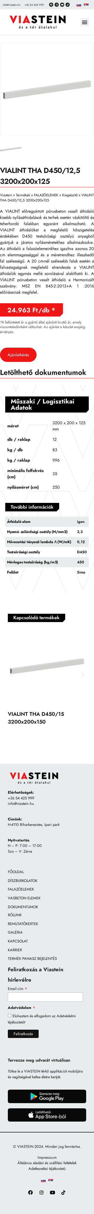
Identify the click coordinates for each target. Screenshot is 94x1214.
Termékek (23, 195)
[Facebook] (51, 5)
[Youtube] (52, 1192)
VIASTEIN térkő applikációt (45, 1071)
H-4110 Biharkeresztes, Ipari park (34, 824)
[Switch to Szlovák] (79, 5)
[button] (84, 22)
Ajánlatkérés (18, 355)
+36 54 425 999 (21, 798)
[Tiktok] (68, 5)
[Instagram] (57, 5)
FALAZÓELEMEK (46, 195)
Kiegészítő (70, 195)
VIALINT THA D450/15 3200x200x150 (36, 718)
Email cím (18, 988)
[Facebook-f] (30, 1192)
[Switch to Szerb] (86, 5)
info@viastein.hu (21, 803)
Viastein (6, 195)
